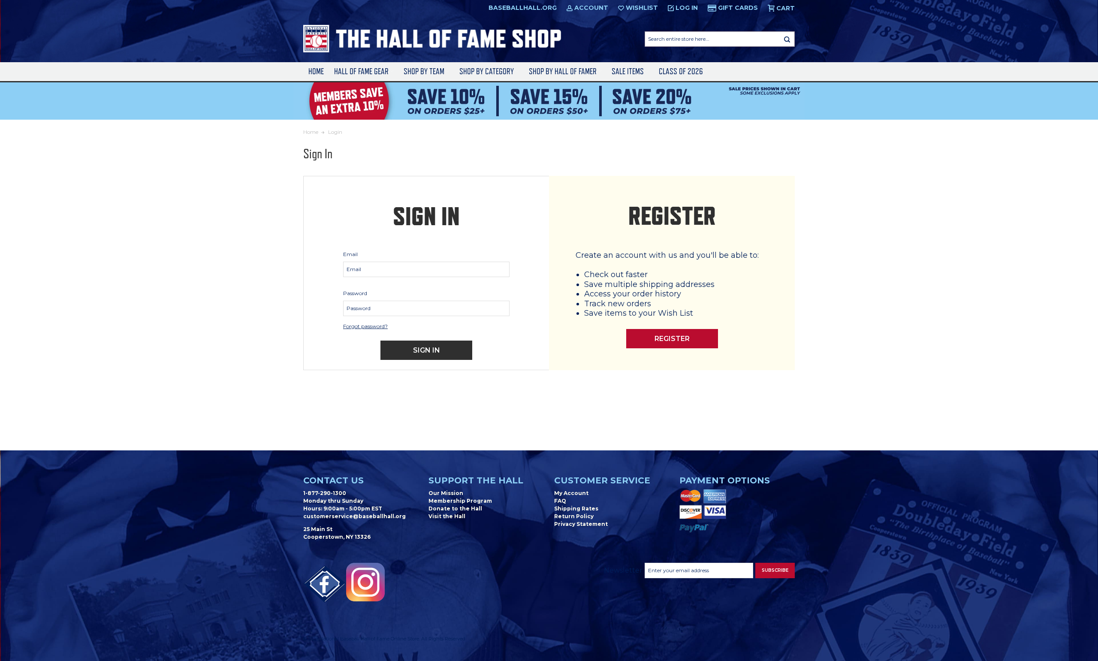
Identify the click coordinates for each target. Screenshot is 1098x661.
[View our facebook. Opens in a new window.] (324, 584)
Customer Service (602, 480)
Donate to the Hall (455, 508)
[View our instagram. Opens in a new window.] (365, 582)
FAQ (560, 501)
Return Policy (574, 516)
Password (355, 293)
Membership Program (460, 501)
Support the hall (475, 480)
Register (672, 339)
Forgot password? (365, 326)
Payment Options (724, 480)
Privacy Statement (581, 524)
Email (350, 254)
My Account (571, 493)
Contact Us (333, 480)
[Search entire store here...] (787, 39)
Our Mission (445, 493)
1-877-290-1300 (324, 493)
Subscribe (775, 570)
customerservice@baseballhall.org (354, 516)
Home (316, 71)
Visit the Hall (446, 516)
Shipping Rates (576, 508)
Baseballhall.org (523, 8)
